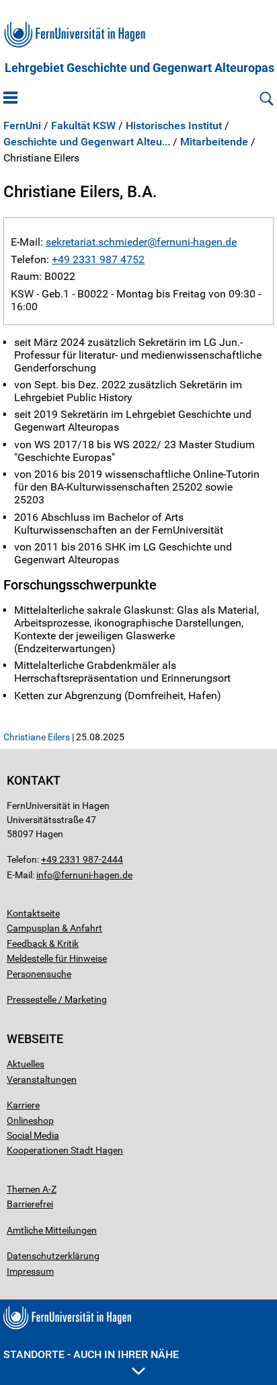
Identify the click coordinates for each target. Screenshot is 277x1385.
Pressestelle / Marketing (57, 999)
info (44, 874)
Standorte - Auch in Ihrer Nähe (91, 1354)
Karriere (23, 1105)
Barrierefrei (30, 1204)
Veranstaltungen (42, 1079)
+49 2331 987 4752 (98, 259)
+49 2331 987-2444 (82, 859)
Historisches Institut (174, 126)
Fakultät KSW (83, 126)
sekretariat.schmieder (96, 242)
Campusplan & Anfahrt (54, 928)
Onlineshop (30, 1120)
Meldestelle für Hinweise (57, 958)
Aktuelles (25, 1064)
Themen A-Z (31, 1189)
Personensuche (39, 973)
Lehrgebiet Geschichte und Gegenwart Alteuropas (139, 68)
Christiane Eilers (36, 737)
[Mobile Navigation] (10, 99)
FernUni (22, 126)
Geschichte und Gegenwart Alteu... (86, 142)
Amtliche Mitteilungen (52, 1230)
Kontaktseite (33, 913)
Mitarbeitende (214, 142)
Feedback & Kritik (43, 943)
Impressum (30, 1271)
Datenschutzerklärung (53, 1255)
